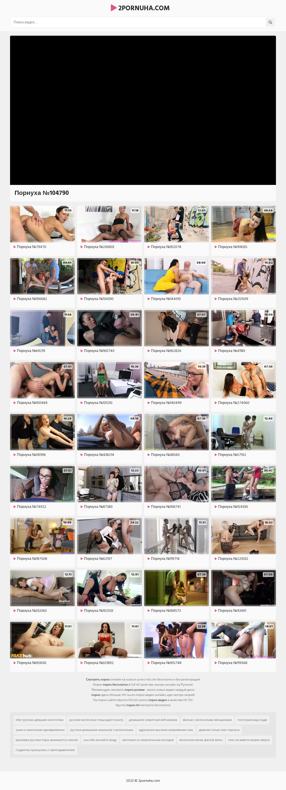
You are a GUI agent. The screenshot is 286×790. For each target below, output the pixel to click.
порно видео (158, 700)
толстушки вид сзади (252, 719)
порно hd (132, 705)
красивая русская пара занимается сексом (47, 739)
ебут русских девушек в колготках (40, 719)
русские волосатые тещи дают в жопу (96, 719)
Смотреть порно (98, 679)
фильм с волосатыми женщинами (207, 719)
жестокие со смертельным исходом (148, 739)
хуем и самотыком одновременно (40, 729)
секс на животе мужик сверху (249, 739)
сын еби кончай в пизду (100, 739)
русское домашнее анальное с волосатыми (101, 729)
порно (95, 694)
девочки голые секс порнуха (219, 729)
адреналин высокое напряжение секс (166, 729)
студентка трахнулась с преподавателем (45, 750)
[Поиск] (270, 22)
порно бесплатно (115, 684)
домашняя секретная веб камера (153, 719)
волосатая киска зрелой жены (201, 739)
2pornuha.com (143, 8)
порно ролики (135, 689)
